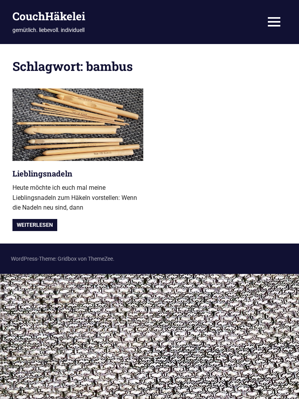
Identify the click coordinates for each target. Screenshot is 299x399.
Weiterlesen (35, 225)
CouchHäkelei (48, 16)
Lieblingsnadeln (42, 173)
